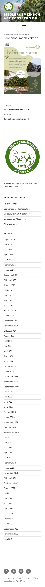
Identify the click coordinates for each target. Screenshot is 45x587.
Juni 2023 (8, 397)
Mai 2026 (8, 250)
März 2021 (8, 514)
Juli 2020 (8, 539)
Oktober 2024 (10, 331)
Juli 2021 (7, 493)
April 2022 (8, 453)
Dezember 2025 (11, 275)
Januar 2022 (9, 468)
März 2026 (8, 260)
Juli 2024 (8, 341)
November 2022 (11, 422)
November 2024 (11, 326)
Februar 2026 (10, 265)
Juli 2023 (8, 392)
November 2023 (11, 382)
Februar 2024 (10, 366)
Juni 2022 (8, 442)
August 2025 (9, 285)
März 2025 (8, 305)
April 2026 (8, 255)
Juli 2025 (8, 290)
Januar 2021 (9, 524)
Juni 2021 (8, 498)
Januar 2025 (9, 316)
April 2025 (8, 300)
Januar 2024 (9, 371)
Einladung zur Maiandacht (15, 219)
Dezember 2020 (11, 529)
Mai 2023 (8, 402)
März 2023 (8, 407)
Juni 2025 (8, 295)
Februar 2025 (10, 310)
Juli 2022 (8, 437)
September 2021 (11, 483)
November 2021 (11, 473)
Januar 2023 (9, 417)
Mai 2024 (8, 351)
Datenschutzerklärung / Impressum (18, 578)
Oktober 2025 (10, 280)
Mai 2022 (8, 447)
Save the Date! (10, 204)
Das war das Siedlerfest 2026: (17, 209)
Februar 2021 (9, 519)
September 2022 (11, 432)
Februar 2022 (10, 463)
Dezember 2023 (11, 376)
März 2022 (8, 458)
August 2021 (9, 488)
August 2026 (9, 239)
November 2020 (11, 534)
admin (26, 34)
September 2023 (11, 387)
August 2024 (9, 336)
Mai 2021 (8, 503)
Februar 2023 (10, 412)
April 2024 (8, 356)
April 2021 (8, 508)
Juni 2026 (8, 245)
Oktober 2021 (10, 478)
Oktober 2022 (10, 427)
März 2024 (8, 361)
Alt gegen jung (10, 224)
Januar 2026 (9, 270)
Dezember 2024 (11, 321)
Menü (24, 25)
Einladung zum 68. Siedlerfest (17, 214)
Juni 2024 (8, 346)
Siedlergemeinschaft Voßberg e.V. (22, 16)
